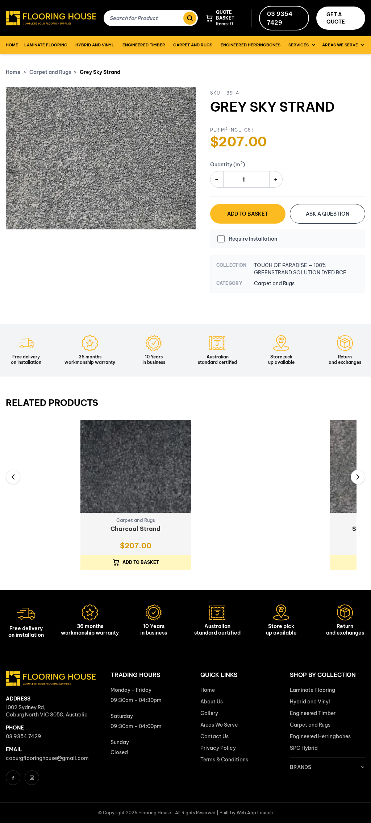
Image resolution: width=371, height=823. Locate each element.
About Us (211, 701)
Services (298, 44)
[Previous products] (13, 477)
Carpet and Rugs (192, 44)
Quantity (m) (227, 164)
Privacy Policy (218, 748)
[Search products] (189, 18)
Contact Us (214, 736)
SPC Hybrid (304, 748)
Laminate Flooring (45, 44)
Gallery (209, 713)
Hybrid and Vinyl (94, 44)
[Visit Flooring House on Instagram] (32, 777)
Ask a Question (327, 214)
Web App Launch (255, 812)
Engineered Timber (143, 44)
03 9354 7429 (279, 18)
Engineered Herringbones (250, 44)
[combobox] (143, 18)
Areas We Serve (340, 44)
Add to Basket (247, 214)
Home (12, 44)
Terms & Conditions (224, 759)
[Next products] (358, 477)
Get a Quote (335, 18)
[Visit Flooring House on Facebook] (13, 777)
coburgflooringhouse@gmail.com (47, 758)
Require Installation (253, 239)
